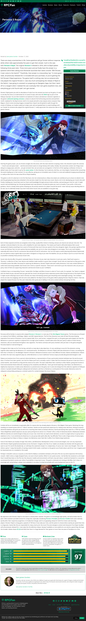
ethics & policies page (42, 569)
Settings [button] (76, 618)
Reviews (50, 5)
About (68, 1)
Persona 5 (28, 65)
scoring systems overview (74, 569)
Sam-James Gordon (12, 56)
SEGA (45, 94)
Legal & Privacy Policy (75, 604)
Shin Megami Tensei (58, 334)
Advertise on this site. (64, 612)
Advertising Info (66, 604)
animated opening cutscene (15, 99)
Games (45, 5)
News (56, 5)
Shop (83, 5)
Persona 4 (38, 334)
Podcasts (72, 5)
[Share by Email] (49, 593)
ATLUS (19, 529)
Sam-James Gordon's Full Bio (24, 587)
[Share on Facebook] (46, 593)
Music (60, 5)
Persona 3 (32, 334)
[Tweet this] (44, 593)
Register (83, 1)
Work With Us (59, 604)
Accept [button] (81, 618)
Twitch (78, 5)
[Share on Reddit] (47, 593)
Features (66, 5)
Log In (78, 1)
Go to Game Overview (75, 105)
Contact (72, 1)
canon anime (29, 170)
